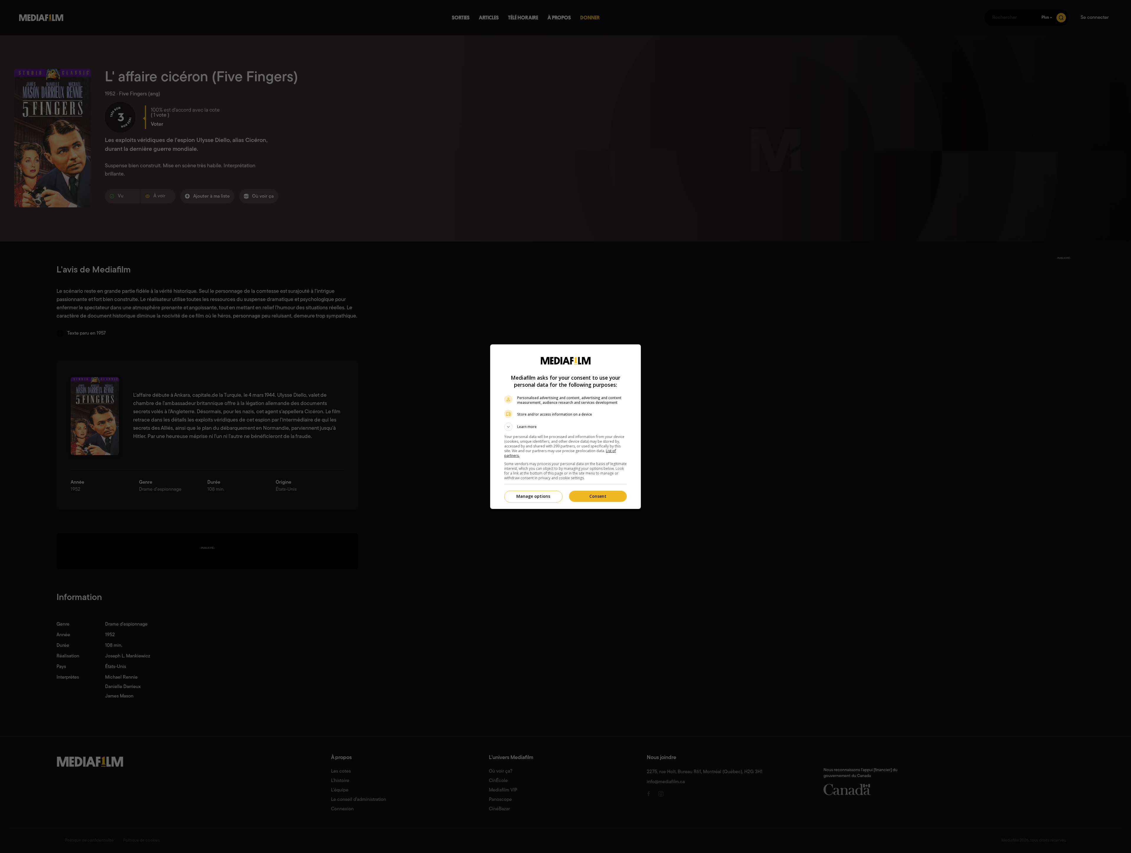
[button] (565, 427)
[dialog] (565, 426)
